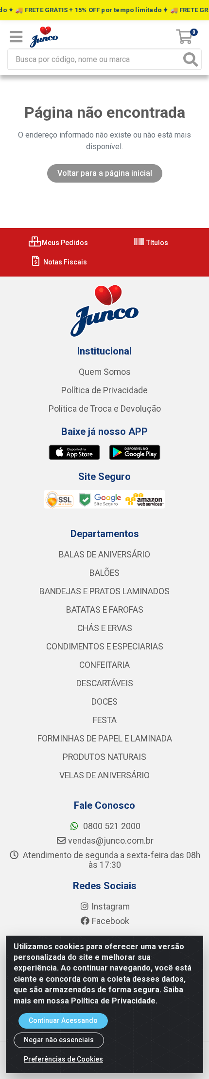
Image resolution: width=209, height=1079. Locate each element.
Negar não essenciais (59, 1040)
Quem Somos (105, 372)
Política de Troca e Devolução (105, 409)
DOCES (104, 702)
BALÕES (104, 573)
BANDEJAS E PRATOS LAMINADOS (104, 591)
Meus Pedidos (64, 243)
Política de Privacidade (104, 390)
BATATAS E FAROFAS (104, 610)
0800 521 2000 (110, 826)
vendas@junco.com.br (111, 841)
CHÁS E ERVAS (104, 628)
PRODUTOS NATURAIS (104, 757)
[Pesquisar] (190, 59)
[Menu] (16, 37)
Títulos (156, 243)
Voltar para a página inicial (104, 173)
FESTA (105, 720)
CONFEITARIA (104, 665)
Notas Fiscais (64, 262)
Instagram (110, 906)
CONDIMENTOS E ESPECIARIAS (104, 646)
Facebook (110, 921)
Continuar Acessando (63, 1020)
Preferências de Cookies (63, 1059)
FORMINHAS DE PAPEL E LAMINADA (104, 738)
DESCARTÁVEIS (104, 683)
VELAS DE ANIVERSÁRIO (104, 775)
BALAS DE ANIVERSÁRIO (104, 554)
